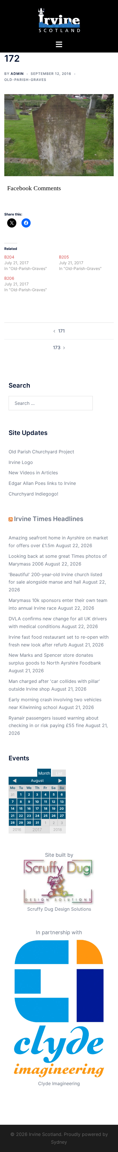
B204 (9, 257)
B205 (64, 257)
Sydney (59, 1142)
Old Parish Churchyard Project (41, 451)
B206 (9, 278)
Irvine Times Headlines (48, 518)
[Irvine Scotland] (59, 19)
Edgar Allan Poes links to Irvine (42, 483)
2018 (57, 829)
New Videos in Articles (33, 472)
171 (61, 331)
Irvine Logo (21, 462)
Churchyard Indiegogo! (33, 494)
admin (17, 73)
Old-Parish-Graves (25, 79)
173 (56, 347)
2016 (17, 829)
